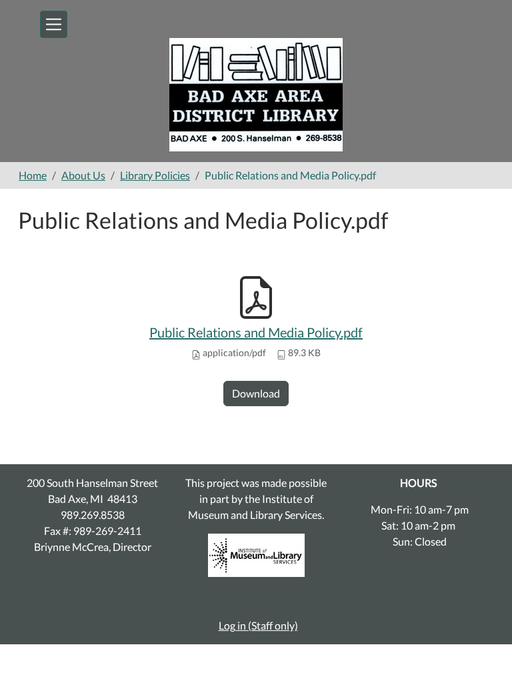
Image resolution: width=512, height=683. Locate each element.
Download (256, 393)
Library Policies (155, 175)
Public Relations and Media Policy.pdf (256, 332)
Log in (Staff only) (258, 625)
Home (33, 175)
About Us (83, 175)
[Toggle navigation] (53, 24)
